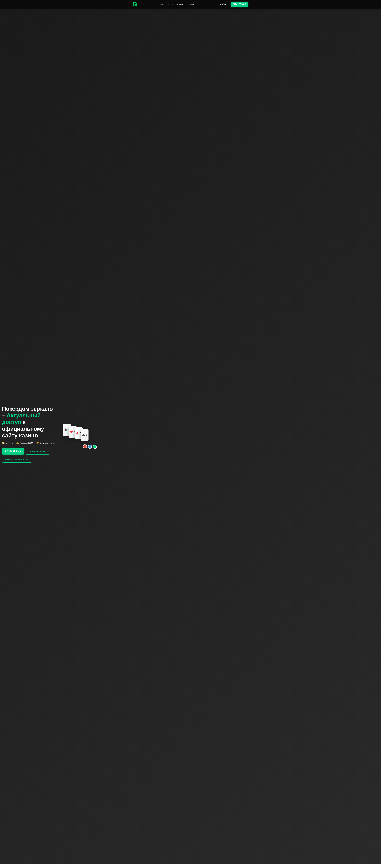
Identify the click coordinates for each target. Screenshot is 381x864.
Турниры (179, 4)
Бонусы (170, 4)
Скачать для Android (16, 459)
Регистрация (239, 4)
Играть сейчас (13, 451)
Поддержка (190, 4)
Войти (223, 4)
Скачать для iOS (37, 451)
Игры (162, 4)
